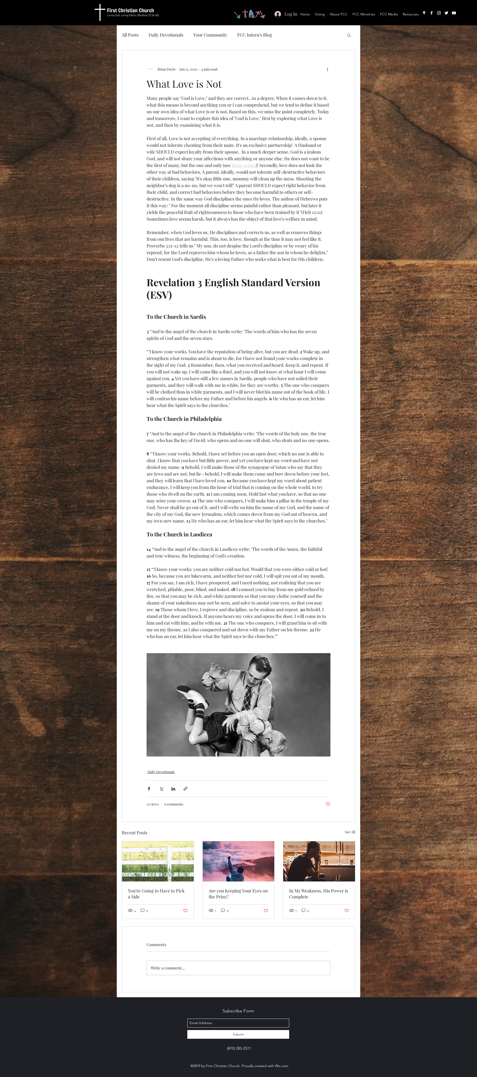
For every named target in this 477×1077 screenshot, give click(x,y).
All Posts (130, 35)
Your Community (210, 35)
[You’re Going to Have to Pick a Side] (158, 861)
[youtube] (453, 12)
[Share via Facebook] (149, 788)
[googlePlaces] (424, 12)
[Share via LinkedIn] (173, 788)
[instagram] (439, 12)
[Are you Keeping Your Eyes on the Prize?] (239, 861)
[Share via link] (185, 788)
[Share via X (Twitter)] (161, 788)
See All (350, 832)
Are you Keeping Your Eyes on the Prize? (238, 894)
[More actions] (327, 69)
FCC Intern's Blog (254, 35)
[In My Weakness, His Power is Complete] (319, 861)
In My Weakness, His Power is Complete (318, 894)
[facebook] (431, 12)
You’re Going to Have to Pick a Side (156, 894)
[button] (349, 35)
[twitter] (446, 12)
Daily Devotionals (166, 35)
